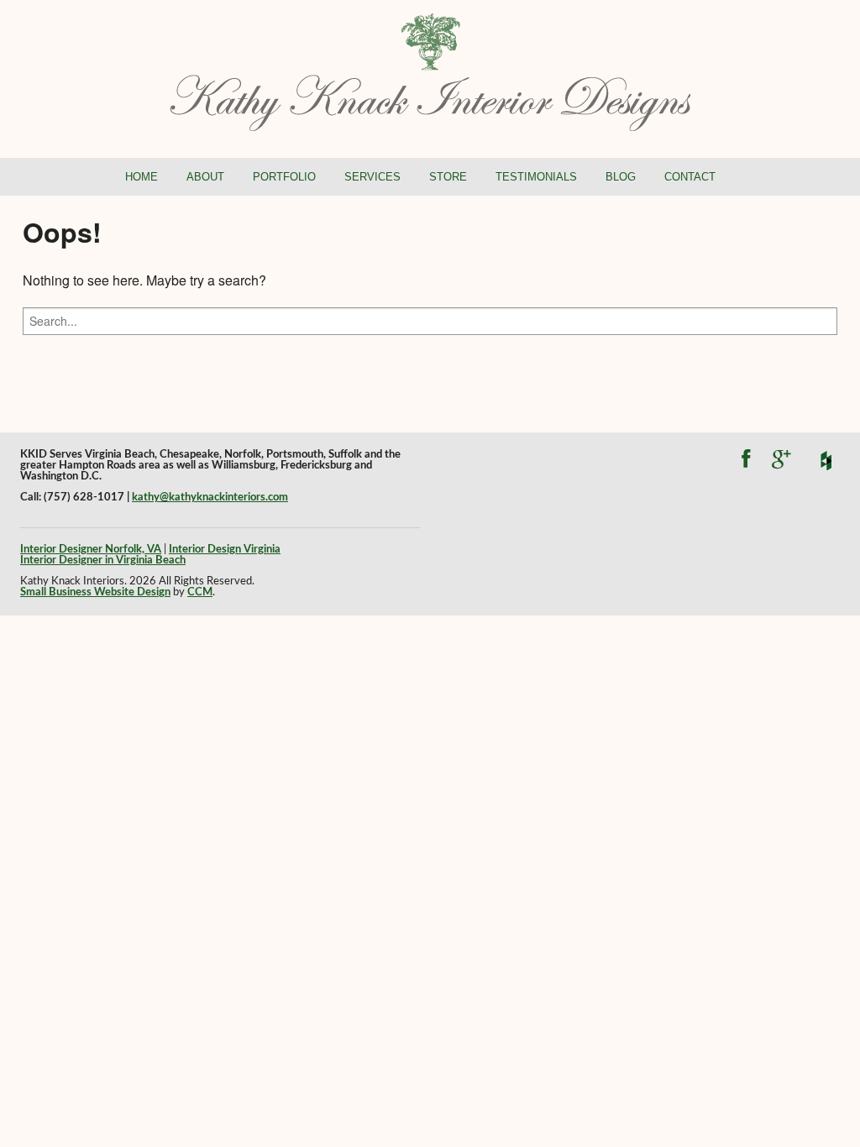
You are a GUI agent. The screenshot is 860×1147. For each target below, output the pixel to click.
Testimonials (536, 176)
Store (448, 176)
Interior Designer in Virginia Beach (103, 560)
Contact (690, 176)
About (205, 176)
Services (372, 176)
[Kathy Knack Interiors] (430, 70)
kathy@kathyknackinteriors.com (210, 497)
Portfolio (284, 176)
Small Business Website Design (95, 592)
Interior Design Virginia (225, 549)
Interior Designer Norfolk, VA (90, 549)
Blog (621, 176)
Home (141, 176)
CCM (199, 592)
